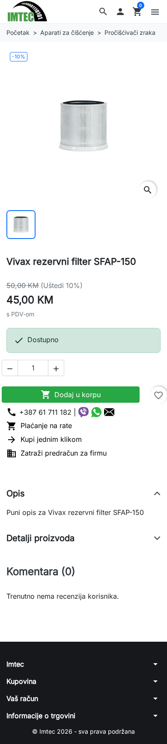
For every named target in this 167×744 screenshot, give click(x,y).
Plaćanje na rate (39, 425)
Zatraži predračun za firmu (56, 453)
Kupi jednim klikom (44, 439)
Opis (15, 493)
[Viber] (83, 412)
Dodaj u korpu (71, 394)
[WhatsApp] (96, 412)
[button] (103, 11)
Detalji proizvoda (40, 538)
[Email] (109, 412)
